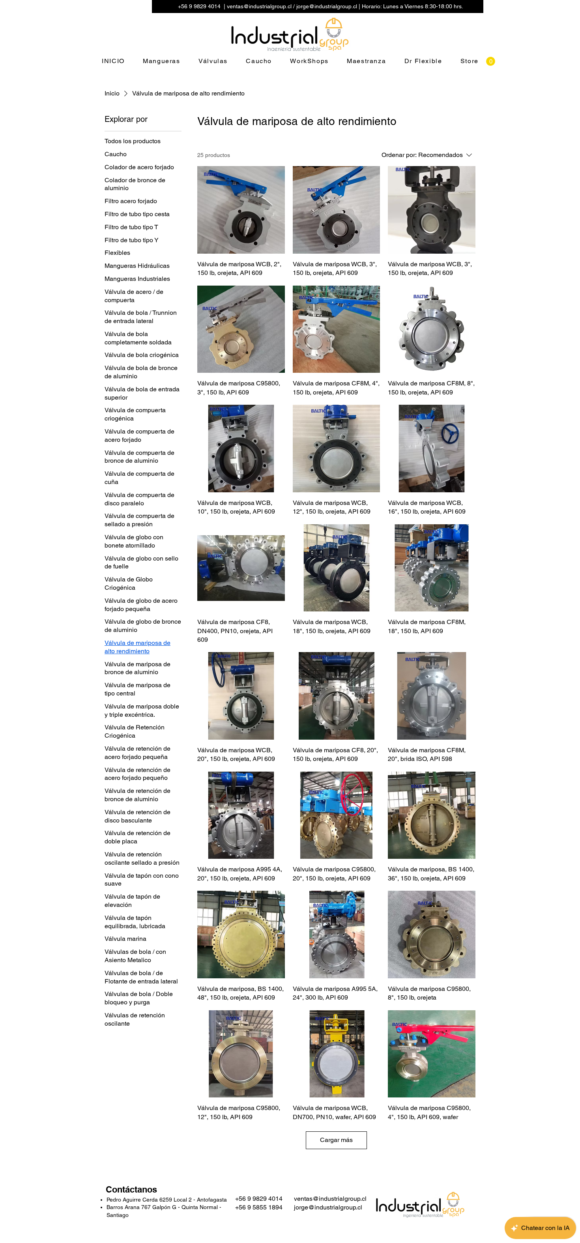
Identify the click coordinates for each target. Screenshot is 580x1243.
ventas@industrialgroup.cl (259, 6)
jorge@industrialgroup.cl (326, 6)
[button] (490, 61)
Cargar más (336, 1140)
